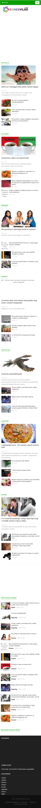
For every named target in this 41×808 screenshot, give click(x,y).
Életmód (3, 782)
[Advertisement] (20, 37)
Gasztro (3, 791)
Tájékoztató (33, 802)
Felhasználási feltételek (20, 804)
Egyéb (3, 794)
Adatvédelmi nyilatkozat (11, 802)
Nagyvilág (4, 789)
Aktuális (3, 780)
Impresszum (24, 802)
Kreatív (3, 787)
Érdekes (3, 785)
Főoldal (5, 2)
